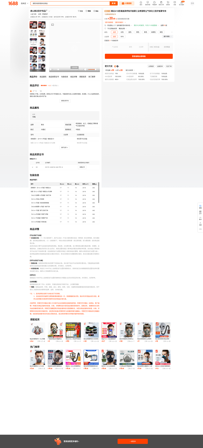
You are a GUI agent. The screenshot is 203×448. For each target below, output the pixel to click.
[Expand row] (32, 167)
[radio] (41, 85)
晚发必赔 (122, 28)
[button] (74, 48)
